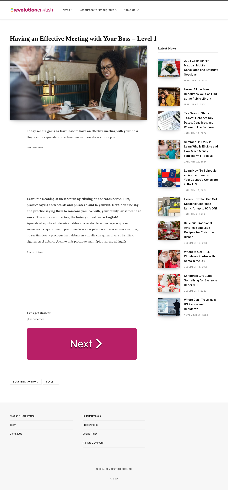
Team (13, 424)
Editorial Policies (92, 415)
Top (115, 479)
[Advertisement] (53, 171)
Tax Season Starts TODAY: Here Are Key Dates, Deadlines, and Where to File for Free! (199, 120)
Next (78, 343)
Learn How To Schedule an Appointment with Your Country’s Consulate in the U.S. (201, 177)
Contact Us (16, 433)
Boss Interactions (25, 382)
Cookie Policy (90, 433)
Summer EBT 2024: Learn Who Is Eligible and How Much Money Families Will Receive (201, 149)
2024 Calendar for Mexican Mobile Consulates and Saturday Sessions (201, 67)
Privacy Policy (90, 424)
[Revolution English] (32, 10)
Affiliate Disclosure (93, 442)
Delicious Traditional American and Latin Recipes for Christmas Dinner (199, 230)
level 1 (51, 382)
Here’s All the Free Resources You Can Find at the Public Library (200, 94)
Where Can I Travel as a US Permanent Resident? (200, 304)
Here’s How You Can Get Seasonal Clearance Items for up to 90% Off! (200, 203)
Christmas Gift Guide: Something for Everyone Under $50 (200, 280)
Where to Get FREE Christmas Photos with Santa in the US (199, 256)
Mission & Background (22, 415)
